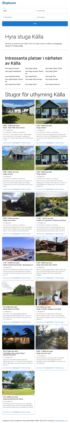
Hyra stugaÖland (31, 84)
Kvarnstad (58, 44)
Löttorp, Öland (18, 46)
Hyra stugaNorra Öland (12, 84)
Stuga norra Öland (9, 220)
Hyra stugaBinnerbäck (12, 76)
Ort (4, 8)
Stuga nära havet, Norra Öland (46, 265)
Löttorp (7, 46)
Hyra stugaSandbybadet (13, 71)
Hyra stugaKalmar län (52, 84)
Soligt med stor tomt (43, 353)
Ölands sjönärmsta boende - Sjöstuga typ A (18, 265)
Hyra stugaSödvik (51, 71)
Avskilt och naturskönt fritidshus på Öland (51, 220)
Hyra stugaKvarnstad (12, 68)
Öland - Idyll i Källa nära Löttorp (14, 128)
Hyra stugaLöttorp (31, 68)
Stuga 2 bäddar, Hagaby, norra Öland (48, 309)
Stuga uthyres (41, 128)
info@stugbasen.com (60, 420)
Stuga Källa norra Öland (11, 309)
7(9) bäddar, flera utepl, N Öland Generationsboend (14, 354)
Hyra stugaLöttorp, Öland (53, 68)
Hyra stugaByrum (31, 76)
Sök (35, 23)
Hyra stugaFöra (50, 76)
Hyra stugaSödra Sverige (33, 79)
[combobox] (17, 10)
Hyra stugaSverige (51, 79)
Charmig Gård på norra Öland (13, 399)
